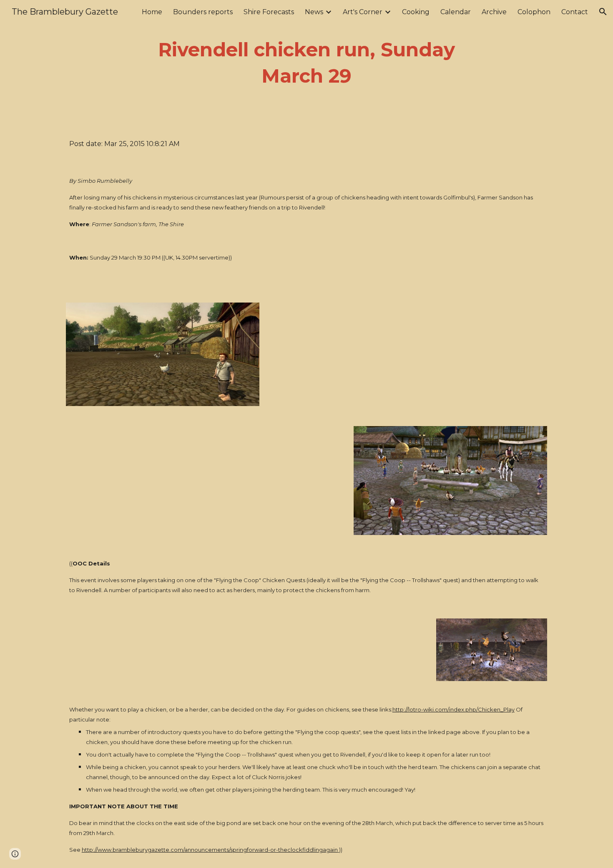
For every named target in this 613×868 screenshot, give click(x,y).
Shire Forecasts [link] (269, 12)
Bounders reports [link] (203, 12)
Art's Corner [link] (362, 12)
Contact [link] (574, 12)
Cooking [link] (416, 12)
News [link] (314, 12)
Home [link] (152, 12)
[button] (603, 12)
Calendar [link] (455, 12)
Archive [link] (494, 12)
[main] (306, 62)
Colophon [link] (534, 12)
